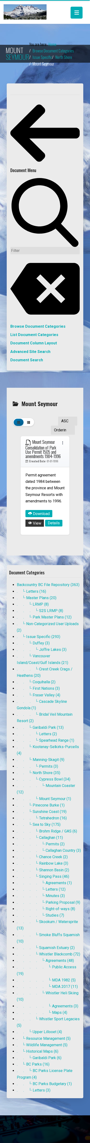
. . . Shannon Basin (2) (43, 870)
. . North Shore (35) (38, 773)
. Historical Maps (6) (37, 1051)
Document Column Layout (33, 343)
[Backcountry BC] (25, 12)
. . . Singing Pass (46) (43, 876)
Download (41, 513)
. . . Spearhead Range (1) (45, 740)
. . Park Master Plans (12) (44, 617)
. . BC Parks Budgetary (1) (44, 1084)
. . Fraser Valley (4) (38, 695)
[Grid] (19, 422)
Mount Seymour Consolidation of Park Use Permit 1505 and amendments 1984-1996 (43, 449)
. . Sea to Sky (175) (38, 824)
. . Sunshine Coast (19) (41, 811)
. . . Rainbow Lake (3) (42, 863)
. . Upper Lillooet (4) (39, 1032)
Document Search (26, 360)
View (36, 523)
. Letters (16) (31, 591)
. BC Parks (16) (33, 1064)
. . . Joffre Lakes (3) (41, 649)
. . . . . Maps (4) (42, 1012)
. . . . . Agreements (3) (47, 1006)
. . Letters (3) (33, 1090)
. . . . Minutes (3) (41, 895)
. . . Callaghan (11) (40, 837)
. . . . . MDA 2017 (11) (47, 986)
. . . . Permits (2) (41, 844)
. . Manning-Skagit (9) (40, 759)
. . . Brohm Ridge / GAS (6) (47, 831)
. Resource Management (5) (44, 1038)
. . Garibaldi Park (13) (40, 727)
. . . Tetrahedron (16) (42, 818)
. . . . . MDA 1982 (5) (46, 980)
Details (54, 523)
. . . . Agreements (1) (44, 883)
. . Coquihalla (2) (36, 682)
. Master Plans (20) (36, 598)
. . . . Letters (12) (41, 889)
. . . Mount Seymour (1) (44, 798)
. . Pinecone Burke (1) (41, 805)
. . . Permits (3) (37, 766)
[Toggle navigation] (77, 13)
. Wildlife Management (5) (42, 1045)
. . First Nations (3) (38, 688)
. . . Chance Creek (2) (42, 857)
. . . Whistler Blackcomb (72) (48, 954)
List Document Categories (34, 334)
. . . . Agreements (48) (45, 960)
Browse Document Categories (38, 326)
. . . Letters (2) (37, 734)
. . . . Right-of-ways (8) (46, 909)
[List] (28, 422)
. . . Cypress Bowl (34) (43, 779)
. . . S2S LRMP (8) (40, 610)
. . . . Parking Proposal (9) (48, 902)
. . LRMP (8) (33, 604)
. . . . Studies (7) (40, 915)
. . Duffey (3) (33, 643)
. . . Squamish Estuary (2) (46, 947)
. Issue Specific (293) (38, 636)
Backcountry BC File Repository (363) (48, 584)
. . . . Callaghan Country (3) (49, 850)
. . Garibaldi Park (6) (39, 1058)
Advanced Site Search (30, 351)
